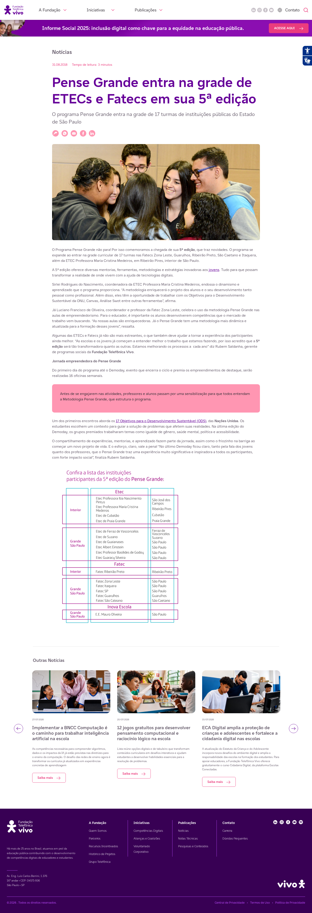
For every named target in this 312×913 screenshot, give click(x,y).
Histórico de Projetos (102, 854)
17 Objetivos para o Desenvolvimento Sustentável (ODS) (161, 420)
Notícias (183, 831)
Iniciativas (96, 10)
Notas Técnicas (188, 838)
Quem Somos (98, 831)
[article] (156, 438)
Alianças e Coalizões (147, 838)
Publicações (145, 10)
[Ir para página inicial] (13, 9)
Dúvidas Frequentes (235, 838)
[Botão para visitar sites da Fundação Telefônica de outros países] (280, 10)
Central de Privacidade (230, 903)
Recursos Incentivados (103, 846)
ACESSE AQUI (285, 28)
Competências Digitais (148, 831)
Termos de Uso (260, 903)
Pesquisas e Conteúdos (193, 846)
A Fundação (49, 10)
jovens (214, 269)
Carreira (227, 831)
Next (293, 728)
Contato (292, 10)
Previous (18, 728)
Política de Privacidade (290, 903)
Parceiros (94, 838)
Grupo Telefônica (100, 862)
